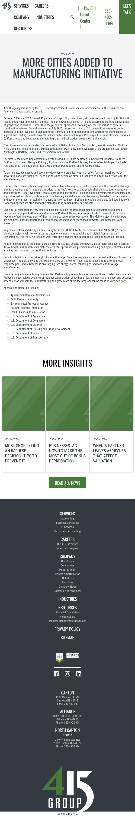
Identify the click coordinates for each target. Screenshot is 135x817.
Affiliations (68, 578)
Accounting (67, 518)
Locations (67, 582)
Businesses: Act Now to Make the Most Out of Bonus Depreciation (67, 453)
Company (22, 17)
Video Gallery (67, 616)
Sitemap (67, 637)
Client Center (85, 17)
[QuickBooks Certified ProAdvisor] (59, 658)
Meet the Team (67, 569)
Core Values (67, 565)
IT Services (67, 527)
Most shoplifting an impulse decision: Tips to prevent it (22, 453)
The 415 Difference (67, 544)
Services (21, 5)
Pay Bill (90, 8)
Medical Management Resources (67, 621)
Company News (67, 586)
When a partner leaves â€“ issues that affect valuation (109, 453)
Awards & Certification (67, 574)
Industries (45, 17)
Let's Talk (127, 8)
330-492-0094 (109, 16)
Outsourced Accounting (67, 531)
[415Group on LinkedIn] (78, 674)
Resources (23, 28)
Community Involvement (67, 591)
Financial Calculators (67, 612)
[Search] (72, 17)
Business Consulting (67, 522)
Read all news (67, 483)
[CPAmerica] (72, 658)
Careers (42, 5)
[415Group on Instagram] (67, 674)
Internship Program (67, 548)
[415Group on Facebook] (56, 674)
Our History (67, 561)
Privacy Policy (67, 629)
